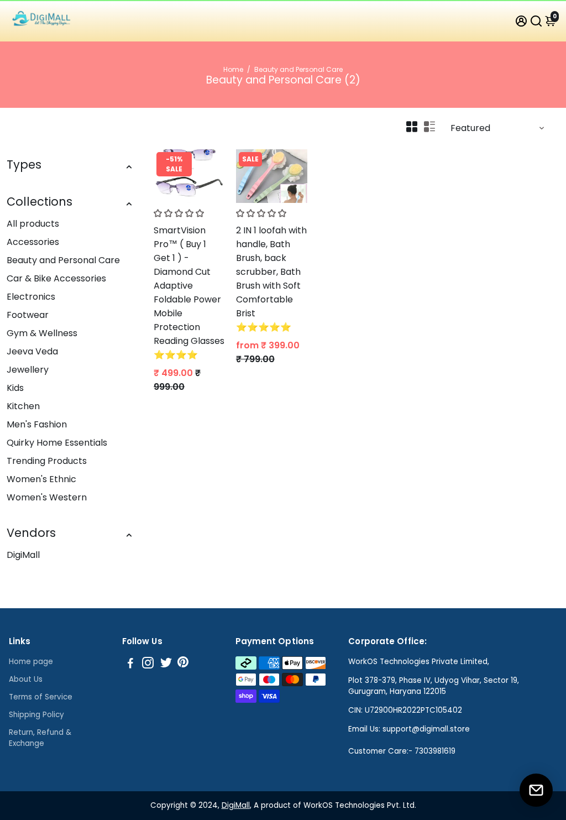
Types (24, 164)
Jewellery (28, 369)
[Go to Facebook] (130, 664)
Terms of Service (40, 697)
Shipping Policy (36, 714)
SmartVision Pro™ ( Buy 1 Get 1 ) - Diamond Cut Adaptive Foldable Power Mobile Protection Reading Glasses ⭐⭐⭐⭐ (189, 292)
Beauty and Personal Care (63, 260)
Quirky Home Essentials (57, 442)
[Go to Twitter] (166, 664)
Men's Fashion (37, 424)
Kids (15, 388)
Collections (39, 202)
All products (33, 223)
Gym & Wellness (42, 333)
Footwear (28, 315)
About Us (26, 679)
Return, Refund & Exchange (40, 738)
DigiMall (23, 555)
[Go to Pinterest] (182, 664)
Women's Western (47, 497)
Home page (31, 661)
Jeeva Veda (32, 351)
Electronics (31, 296)
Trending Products (47, 461)
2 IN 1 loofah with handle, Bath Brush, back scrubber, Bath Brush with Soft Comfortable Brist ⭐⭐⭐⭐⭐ (271, 278)
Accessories (33, 242)
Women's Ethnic (41, 479)
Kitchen (23, 406)
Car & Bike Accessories (56, 278)
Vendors (31, 533)
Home (233, 69)
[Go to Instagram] (148, 664)
